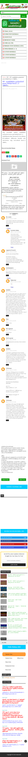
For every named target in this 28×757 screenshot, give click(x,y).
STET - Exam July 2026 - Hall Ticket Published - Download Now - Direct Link (17, 620)
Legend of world (10, 250)
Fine (7, 319)
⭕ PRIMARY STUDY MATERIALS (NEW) (13, 45)
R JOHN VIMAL (15, 230)
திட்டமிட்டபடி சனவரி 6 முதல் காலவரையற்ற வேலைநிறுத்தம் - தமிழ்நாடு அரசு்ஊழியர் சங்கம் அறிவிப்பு (17, 626)
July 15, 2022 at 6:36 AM (16, 281)
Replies (9, 228)
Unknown (9, 368)
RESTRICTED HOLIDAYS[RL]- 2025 (14, 531)
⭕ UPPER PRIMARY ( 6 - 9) (10, 48)
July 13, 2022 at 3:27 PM (11, 269)
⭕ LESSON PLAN (7, 37)
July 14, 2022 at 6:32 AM (11, 402)
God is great (9, 338)
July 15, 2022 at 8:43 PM (16, 232)
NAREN (8, 290)
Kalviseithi (18, 754)
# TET (7, 152)
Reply (7, 225)
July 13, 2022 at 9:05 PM (11, 339)
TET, (16, 88)
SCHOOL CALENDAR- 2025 (14, 486)
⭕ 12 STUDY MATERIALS (9, 57)
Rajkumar (13, 280)
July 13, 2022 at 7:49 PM (11, 330)
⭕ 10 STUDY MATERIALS (9, 51)
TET (7, 77)
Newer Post (5, 479)
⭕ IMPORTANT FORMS (9, 40)
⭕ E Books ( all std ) (8, 31)
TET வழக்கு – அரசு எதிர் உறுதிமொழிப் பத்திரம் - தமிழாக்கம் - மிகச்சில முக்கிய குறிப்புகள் (13, 173)
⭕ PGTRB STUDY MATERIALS (11, 34)
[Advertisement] (14, 70)
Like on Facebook (6, 540)
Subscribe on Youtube (7, 544)
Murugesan (9, 329)
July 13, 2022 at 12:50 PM (11, 251)
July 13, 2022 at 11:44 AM (11, 218)
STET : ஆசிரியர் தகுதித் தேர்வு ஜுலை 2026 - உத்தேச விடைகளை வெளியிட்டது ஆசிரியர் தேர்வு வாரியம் (17, 614)
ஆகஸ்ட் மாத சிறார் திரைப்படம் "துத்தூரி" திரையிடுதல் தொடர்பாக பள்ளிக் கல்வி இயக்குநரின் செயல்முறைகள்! (13, 701)
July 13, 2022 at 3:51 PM (11, 291)
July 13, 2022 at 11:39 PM (11, 370)
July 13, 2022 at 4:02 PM (11, 320)
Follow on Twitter (6, 537)
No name (8, 217)
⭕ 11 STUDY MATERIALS (9, 54)
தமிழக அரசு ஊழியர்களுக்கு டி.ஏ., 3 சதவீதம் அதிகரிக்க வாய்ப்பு (12, 741)
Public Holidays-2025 (14, 647)
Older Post (22, 479)
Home (3, 77)
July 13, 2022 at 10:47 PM (11, 350)
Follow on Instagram (7, 547)
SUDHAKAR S (10, 268)
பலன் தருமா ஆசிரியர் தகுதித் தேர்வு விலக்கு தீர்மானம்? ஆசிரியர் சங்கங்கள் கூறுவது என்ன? (13, 688)
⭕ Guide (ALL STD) (8, 43)
